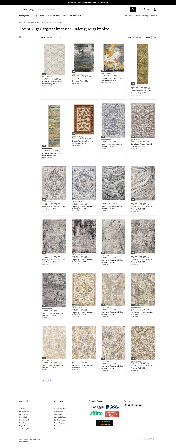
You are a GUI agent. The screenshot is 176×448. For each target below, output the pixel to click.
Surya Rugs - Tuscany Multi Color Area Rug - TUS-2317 (83, 208)
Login (148, 9)
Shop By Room (24, 16)
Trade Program (24, 423)
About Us (22, 408)
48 (140, 37)
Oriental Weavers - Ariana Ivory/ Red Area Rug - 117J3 (83, 142)
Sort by (43, 37)
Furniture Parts (53, 16)
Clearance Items (75, 16)
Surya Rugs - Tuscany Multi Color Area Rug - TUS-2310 (53, 314)
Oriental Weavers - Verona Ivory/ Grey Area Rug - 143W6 (53, 82)
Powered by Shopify (24, 441)
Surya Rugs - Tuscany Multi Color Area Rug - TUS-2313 (53, 261)
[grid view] (152, 37)
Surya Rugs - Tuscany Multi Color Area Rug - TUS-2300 (142, 367)
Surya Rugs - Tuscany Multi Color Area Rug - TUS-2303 (83, 366)
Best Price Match (59, 420)
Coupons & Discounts (61, 417)
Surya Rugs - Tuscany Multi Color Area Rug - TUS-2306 (112, 313)
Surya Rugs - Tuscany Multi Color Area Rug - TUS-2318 (53, 208)
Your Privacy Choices (25, 429)
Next (49, 381)
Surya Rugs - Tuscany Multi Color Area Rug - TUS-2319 (142, 145)
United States (147, 439)
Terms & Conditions (60, 408)
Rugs (65, 16)
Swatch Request (59, 423)
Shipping (128, 16)
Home (21, 22)
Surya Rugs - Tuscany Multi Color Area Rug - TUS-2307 (83, 314)
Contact (154, 16)
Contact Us (57, 426)
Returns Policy (58, 414)
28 (46, 381)
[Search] (133, 9)
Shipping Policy (59, 411)
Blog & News (23, 426)
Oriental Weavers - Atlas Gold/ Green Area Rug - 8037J (52, 154)
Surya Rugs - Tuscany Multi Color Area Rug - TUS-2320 (112, 145)
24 (134, 37)
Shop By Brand (39, 16)
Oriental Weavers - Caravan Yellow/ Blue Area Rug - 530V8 (113, 79)
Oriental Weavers (47, 86)
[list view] (155, 37)
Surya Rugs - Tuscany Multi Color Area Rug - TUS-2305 (142, 313)
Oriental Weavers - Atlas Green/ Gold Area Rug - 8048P (141, 92)
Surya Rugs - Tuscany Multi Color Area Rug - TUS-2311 (142, 261)
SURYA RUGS (104, 149)
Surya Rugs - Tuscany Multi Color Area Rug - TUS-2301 (112, 367)
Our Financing (23, 414)
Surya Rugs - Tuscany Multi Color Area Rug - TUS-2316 (112, 207)
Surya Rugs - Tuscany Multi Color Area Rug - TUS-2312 (83, 261)
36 (137, 37)
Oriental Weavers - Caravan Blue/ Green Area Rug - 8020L (83, 80)
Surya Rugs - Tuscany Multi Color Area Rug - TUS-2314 (112, 261)
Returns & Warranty (141, 16)
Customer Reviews (60, 429)
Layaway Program (25, 411)
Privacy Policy (23, 417)
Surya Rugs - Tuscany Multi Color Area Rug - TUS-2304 (53, 366)
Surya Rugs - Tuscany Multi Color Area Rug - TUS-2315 (142, 208)
